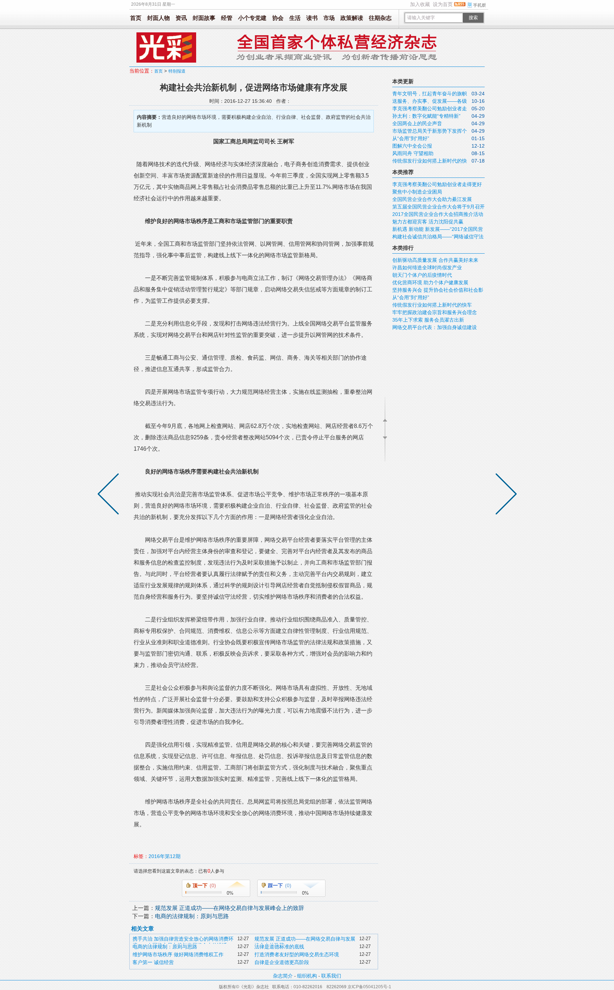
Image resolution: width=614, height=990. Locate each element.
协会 (278, 18)
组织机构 (307, 976)
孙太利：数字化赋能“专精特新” (426, 116)
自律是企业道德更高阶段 (281, 962)
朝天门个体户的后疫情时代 (422, 275)
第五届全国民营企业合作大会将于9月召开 (438, 207)
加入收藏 (420, 4)
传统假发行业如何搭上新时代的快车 (432, 305)
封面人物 (158, 18)
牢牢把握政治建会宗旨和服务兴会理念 (434, 312)
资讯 (181, 18)
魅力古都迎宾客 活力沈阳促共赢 (427, 221)
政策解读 (351, 18)
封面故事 (204, 18)
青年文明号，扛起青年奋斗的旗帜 (429, 93)
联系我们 (331, 976)
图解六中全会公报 (412, 146)
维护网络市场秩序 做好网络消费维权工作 (178, 954)
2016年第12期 (165, 856)
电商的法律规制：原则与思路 (192, 916)
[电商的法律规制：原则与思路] (110, 495)
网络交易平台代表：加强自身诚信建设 (434, 327)
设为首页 (443, 4)
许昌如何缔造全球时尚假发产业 (427, 267)
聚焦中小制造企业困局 (417, 192)
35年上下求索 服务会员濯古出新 (428, 320)
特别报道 (176, 71)
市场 (329, 18)
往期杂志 (380, 18)
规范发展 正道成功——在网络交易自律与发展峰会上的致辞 (229, 908)
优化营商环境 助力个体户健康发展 (430, 282)
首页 (135, 18)
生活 (295, 18)
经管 (226, 18)
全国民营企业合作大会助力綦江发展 (432, 199)
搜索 (473, 17)
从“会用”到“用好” (410, 138)
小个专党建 (252, 18)
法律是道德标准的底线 (279, 946)
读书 (312, 18)
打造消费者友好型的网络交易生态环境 (296, 954)
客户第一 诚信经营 (153, 962)
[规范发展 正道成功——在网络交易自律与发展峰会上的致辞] (504, 495)
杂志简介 (283, 976)
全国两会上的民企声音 (417, 123)
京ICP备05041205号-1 (369, 986)
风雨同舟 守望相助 (412, 153)
